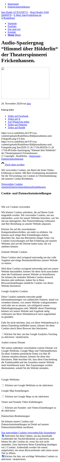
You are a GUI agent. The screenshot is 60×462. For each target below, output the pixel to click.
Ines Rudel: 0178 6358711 (14, 12)
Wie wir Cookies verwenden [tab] (15, 206)
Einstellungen (39, 187)
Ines (29, 103)
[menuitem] (33, 4)
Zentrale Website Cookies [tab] (14, 252)
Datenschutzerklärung (19, 6)
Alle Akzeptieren (47, 432)
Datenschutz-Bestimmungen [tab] (15, 416)
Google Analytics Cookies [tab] (14, 291)
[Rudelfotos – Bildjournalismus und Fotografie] (8, 18)
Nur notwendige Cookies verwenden (20, 432)
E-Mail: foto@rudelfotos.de (27, 15)
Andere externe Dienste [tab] (13, 342)
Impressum (13, 4)
